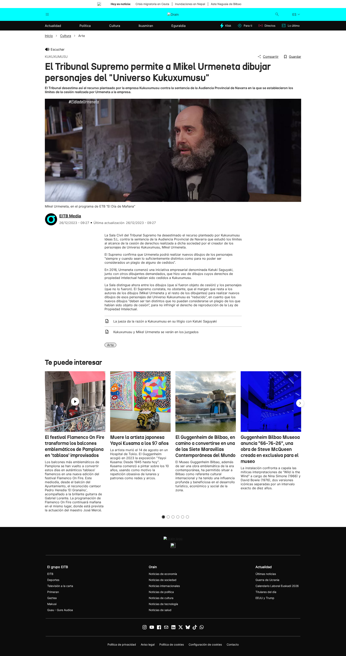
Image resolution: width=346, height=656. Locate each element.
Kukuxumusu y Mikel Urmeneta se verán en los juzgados (155, 332)
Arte (110, 345)
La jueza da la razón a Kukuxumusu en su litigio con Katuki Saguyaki (165, 321)
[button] (300, 403)
